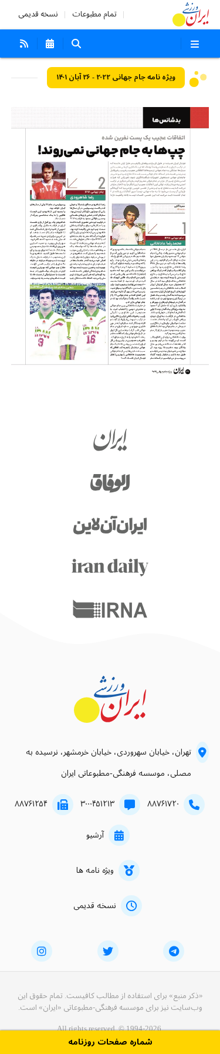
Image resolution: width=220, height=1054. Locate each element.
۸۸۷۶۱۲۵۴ (31, 804)
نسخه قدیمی (38, 14)
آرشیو (95, 835)
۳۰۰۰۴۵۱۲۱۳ (97, 804)
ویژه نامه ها (95, 870)
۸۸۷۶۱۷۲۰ (163, 804)
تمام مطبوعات (94, 14)
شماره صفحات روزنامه (110, 1042)
